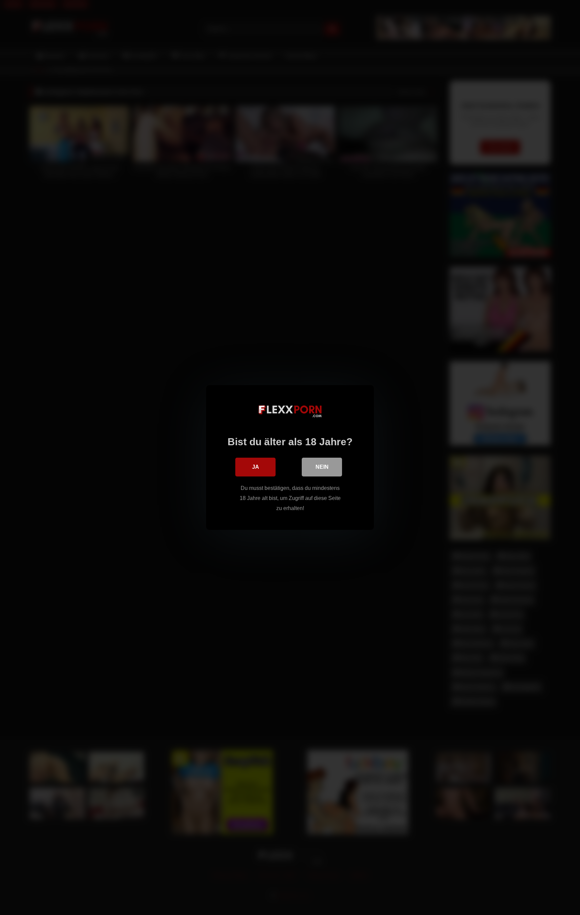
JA (255, 467)
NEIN (322, 467)
